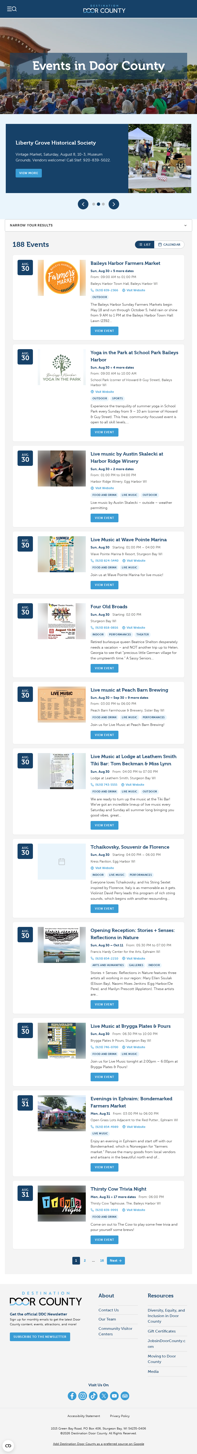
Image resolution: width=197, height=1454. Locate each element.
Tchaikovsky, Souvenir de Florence (130, 847)
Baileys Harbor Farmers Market (125, 263)
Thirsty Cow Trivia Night (118, 1189)
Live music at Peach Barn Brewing (129, 690)
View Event (104, 331)
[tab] (93, 204)
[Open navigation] (11, 9)
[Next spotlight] (114, 204)
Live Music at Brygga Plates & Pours (131, 1026)
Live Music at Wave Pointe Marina (129, 539)
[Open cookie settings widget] (8, 1446)
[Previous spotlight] (83, 204)
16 (102, 1261)
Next (113, 1261)
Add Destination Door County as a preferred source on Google (98, 1444)
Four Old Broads (109, 606)
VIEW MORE (28, 173)
